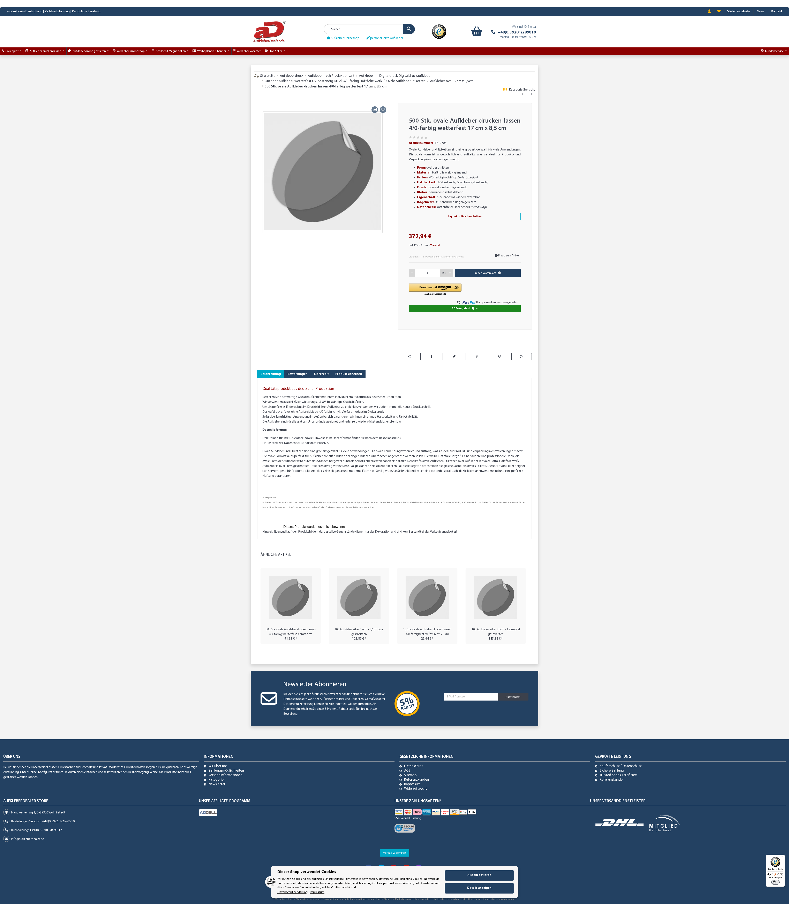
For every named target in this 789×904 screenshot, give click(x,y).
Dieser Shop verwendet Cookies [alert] (306, 872)
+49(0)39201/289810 (517, 32)
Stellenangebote (738, 11)
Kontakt (776, 11)
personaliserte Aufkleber (386, 38)
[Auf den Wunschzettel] (383, 109)
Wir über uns (218, 766)
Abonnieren (513, 696)
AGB (407, 770)
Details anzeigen (479, 888)
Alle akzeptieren (479, 875)
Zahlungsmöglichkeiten (226, 770)
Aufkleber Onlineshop (344, 38)
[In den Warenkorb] (260, 100)
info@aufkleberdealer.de (27, 839)
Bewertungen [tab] (297, 374)
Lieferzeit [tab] (321, 374)
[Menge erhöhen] (450, 273)
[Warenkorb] (476, 32)
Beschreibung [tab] (271, 374)
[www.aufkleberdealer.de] (269, 31)
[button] (709, 11)
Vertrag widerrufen (394, 853)
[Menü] (782, 857)
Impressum (412, 784)
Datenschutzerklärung (298, 704)
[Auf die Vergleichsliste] (374, 109)
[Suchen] (409, 29)
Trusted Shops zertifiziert (619, 775)
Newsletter (217, 784)
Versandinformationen (225, 775)
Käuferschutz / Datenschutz (621, 766)
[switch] (775, 882)
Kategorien (217, 779)
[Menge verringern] (412, 273)
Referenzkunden (416, 779)
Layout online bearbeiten (465, 216)
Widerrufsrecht (415, 788)
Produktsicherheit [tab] (348, 374)
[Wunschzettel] (719, 11)
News (760, 11)
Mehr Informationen (503, 899)
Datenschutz (413, 766)
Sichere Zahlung (612, 770)
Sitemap (410, 775)
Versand (435, 245)
